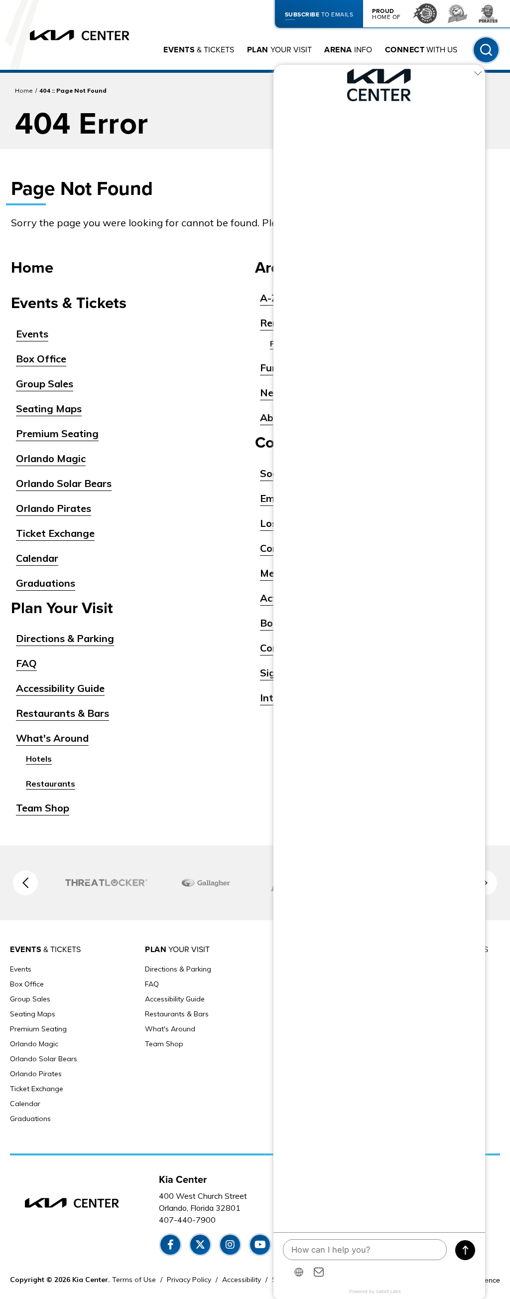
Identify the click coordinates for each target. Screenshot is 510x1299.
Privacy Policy (189, 1279)
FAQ (26, 663)
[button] (25, 883)
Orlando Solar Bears (64, 483)
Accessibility (241, 1279)
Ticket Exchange (55, 533)
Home (24, 90)
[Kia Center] (79, 35)
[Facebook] (170, 1244)
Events (32, 333)
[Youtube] (260, 1244)
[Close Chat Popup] (477, 74)
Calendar (37, 558)
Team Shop (42, 808)
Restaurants (50, 784)
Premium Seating (57, 433)
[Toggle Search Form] (486, 50)
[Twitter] (200, 1244)
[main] (255, 459)
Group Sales (44, 383)
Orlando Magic (51, 458)
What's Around (52, 738)
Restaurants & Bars (62, 713)
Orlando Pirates (53, 508)
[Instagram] (230, 1244)
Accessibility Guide (60, 688)
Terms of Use (134, 1279)
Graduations (45, 583)
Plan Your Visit (62, 608)
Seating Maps (49, 408)
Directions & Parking (65, 638)
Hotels (39, 759)
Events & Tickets (69, 303)
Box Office (41, 358)
